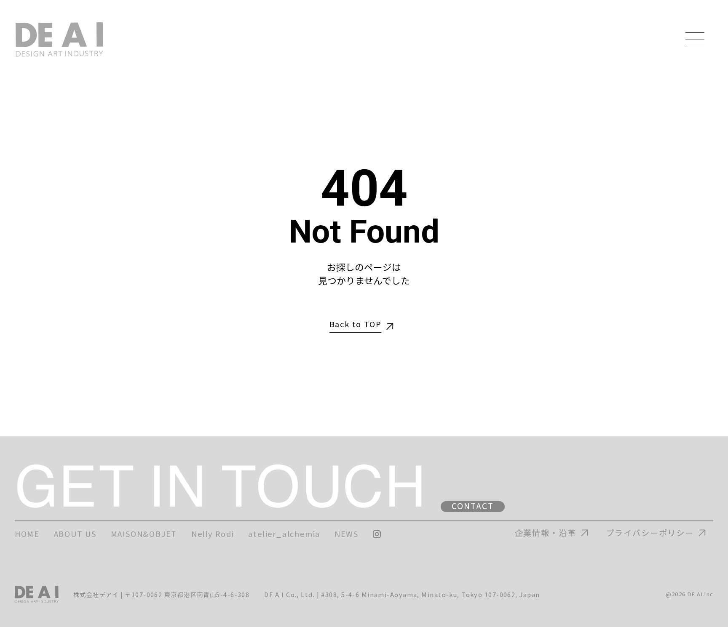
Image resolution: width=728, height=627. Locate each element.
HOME (27, 534)
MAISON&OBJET (144, 534)
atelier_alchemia (284, 534)
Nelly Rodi (212, 534)
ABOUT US (75, 534)
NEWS (347, 534)
